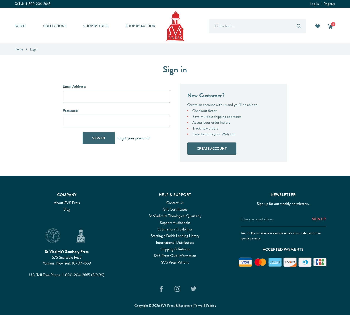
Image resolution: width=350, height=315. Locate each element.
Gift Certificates (175, 209)
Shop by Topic (96, 26)
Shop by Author (140, 26)
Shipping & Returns (175, 249)
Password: (70, 110)
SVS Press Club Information (175, 255)
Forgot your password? (133, 138)
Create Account (212, 148)
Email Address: (74, 86)
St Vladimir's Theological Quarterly (175, 216)
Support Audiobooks (175, 222)
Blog (66, 209)
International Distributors (175, 242)
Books (20, 26)
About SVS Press (67, 203)
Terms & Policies (205, 305)
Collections (55, 26)
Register (329, 4)
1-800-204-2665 (38, 3)
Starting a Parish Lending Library (175, 235)
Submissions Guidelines (174, 229)
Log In (314, 4)
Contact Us (175, 203)
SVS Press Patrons (175, 262)
